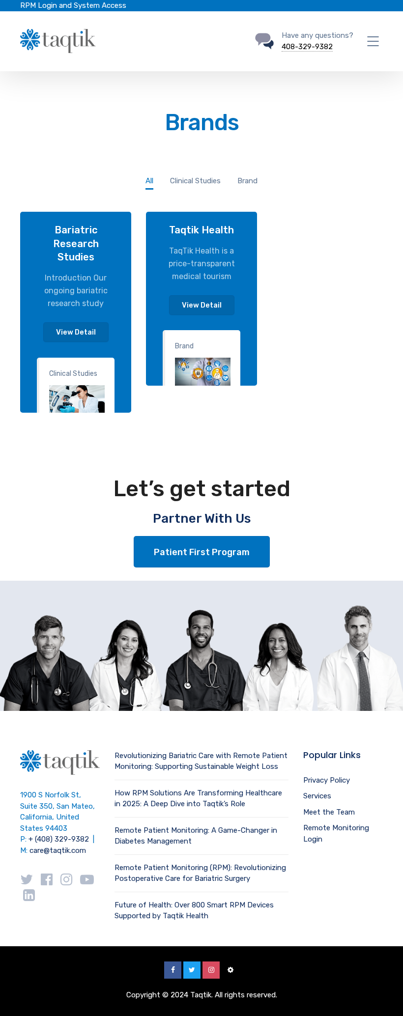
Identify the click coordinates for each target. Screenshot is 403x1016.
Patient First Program (202, 552)
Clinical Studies (73, 373)
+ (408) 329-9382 (59, 839)
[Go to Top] (383, 994)
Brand (184, 346)
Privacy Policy (326, 780)
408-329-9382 (307, 46)
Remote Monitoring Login (336, 833)
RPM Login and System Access (73, 5)
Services (317, 795)
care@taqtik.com (57, 850)
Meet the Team (329, 812)
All (149, 180)
